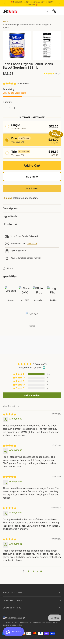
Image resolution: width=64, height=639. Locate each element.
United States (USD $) (15, 618)
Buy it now (32, 188)
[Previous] (4, 3)
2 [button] (28, 571)
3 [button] (33, 571)
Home (5, 21)
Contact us (32, 243)
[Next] (59, 3)
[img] (9, 414)
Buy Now (32, 176)
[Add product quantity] (5, 108)
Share (10, 268)
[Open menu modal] (60, 11)
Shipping (7, 198)
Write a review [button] (32, 395)
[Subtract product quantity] (14, 108)
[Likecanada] (10, 11)
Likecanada (24, 622)
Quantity (7, 102)
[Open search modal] (47, 11)
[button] (10, 83)
